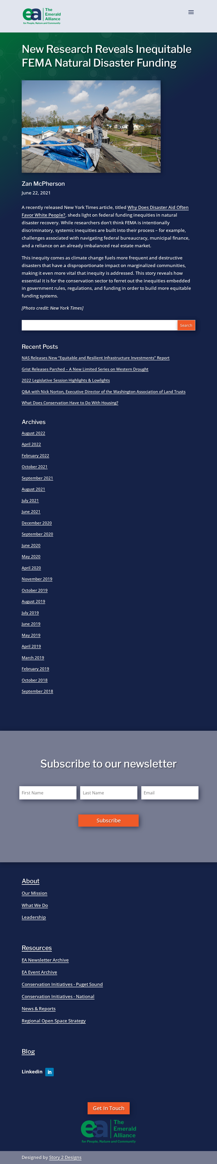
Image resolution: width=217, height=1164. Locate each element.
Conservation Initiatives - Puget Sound (62, 984)
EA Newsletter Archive (45, 960)
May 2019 (31, 635)
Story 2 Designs (65, 1157)
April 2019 (31, 646)
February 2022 (35, 455)
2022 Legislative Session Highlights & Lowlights (66, 380)
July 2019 (30, 612)
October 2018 (35, 680)
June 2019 (31, 623)
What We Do (35, 905)
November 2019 (37, 578)
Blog (28, 1051)
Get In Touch (108, 1108)
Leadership (34, 917)
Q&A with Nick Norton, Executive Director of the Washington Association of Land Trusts (104, 391)
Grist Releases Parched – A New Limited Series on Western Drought (85, 369)
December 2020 (37, 522)
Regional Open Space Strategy (54, 1021)
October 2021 (35, 466)
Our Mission (34, 893)
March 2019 (33, 657)
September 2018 (37, 691)
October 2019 (35, 590)
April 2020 (31, 567)
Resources (37, 948)
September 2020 (37, 534)
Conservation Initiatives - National (58, 996)
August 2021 (33, 489)
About (30, 881)
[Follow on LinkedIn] (49, 1072)
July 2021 (30, 500)
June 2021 (31, 511)
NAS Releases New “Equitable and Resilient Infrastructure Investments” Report (96, 357)
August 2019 (33, 601)
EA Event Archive (39, 972)
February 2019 (35, 668)
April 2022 (31, 444)
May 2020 (31, 556)
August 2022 (33, 433)
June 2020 (31, 545)
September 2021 (37, 478)
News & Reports (39, 1008)
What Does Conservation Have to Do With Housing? (70, 402)
